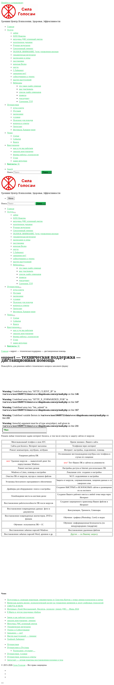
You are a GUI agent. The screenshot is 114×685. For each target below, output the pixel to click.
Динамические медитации (19, 626)
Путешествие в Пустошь (18, 647)
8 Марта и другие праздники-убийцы (24, 612)
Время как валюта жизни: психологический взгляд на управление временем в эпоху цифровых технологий (55, 603)
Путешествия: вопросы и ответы (21, 657)
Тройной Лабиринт (15, 639)
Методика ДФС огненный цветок (22, 623)
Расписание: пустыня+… (24, 650)
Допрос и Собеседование (18, 630)
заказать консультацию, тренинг (21, 620)
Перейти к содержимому (12, 2)
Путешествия (13, 644)
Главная (4, 351)
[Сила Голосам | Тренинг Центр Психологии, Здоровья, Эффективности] (19, 18)
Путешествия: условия (17, 654)
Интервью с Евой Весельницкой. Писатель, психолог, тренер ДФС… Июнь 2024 (43, 609)
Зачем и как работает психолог (20, 617)
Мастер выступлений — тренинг (22, 636)
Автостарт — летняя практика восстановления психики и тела (35, 660)
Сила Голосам (19, 665)
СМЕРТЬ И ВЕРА (15, 606)
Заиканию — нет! (15, 633)
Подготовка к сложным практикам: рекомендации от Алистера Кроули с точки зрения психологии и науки (55, 599)
